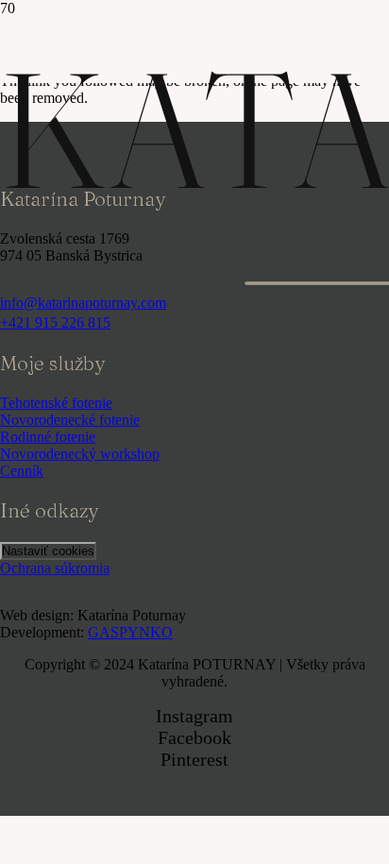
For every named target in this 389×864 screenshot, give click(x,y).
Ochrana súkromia (55, 568)
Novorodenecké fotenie (70, 420)
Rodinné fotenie (47, 437)
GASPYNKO (130, 632)
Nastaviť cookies (48, 551)
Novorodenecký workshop (80, 454)
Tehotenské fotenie (56, 403)
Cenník (21, 471)
